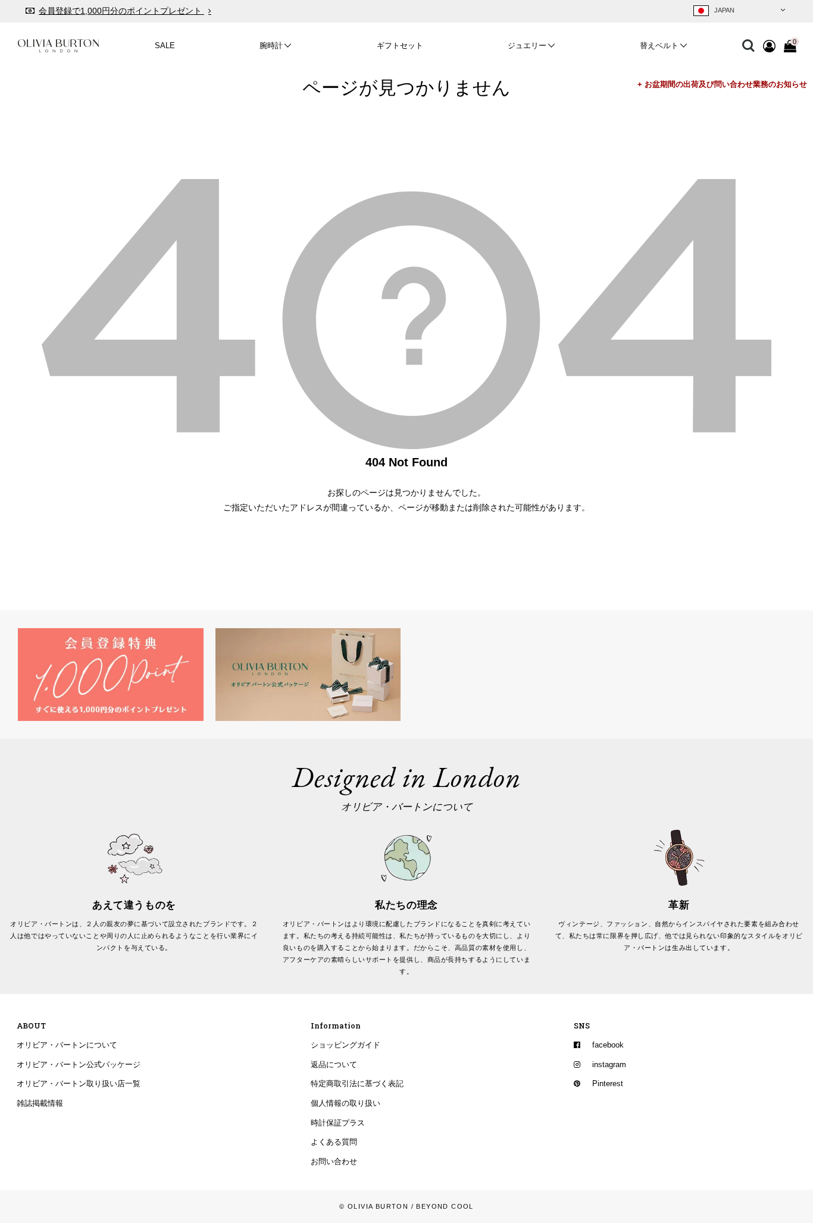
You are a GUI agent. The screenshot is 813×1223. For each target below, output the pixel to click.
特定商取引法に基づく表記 (357, 1084)
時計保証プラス (338, 1123)
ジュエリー (527, 46)
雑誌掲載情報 (40, 1103)
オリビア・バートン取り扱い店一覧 (78, 1084)
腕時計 (271, 46)
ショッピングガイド (345, 1045)
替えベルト (659, 46)
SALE (165, 46)
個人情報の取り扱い (345, 1103)
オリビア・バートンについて (67, 1045)
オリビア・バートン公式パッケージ (78, 1065)
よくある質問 (334, 1143)
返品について (334, 1065)
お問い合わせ (334, 1162)
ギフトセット (400, 46)
